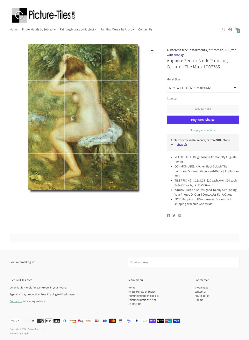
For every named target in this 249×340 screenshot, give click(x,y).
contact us (201, 291)
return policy (202, 295)
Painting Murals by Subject (143, 295)
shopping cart (202, 287)
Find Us (199, 300)
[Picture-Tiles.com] (44, 15)
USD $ (14, 320)
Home (14, 29)
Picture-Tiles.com (35, 329)
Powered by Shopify (19, 333)
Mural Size (173, 79)
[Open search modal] (223, 29)
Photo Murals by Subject (142, 291)
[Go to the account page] (230, 29)
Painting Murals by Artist (142, 300)
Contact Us (145, 29)
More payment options (203, 130)
